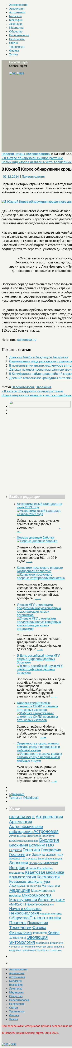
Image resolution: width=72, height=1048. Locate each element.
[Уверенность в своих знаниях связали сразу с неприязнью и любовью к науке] (41, 760)
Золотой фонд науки (50, 858)
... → (29, 561)
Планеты (17, 922)
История (17, 867)
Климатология (22, 877)
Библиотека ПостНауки (40, 835)
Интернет (50, 863)
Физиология (20, 932)
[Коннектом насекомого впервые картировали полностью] (41, 578)
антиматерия (28, 946)
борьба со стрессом (49, 950)
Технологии (16, 47)
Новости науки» (14, 154)
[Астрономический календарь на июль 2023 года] (41, 514)
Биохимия (18, 845)
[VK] (12, 73)
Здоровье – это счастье (23, 858)
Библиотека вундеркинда (23, 840)
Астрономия (17, 12)
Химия (13, 54)
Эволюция (43, 387)
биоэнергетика (44, 946)
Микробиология (36, 895)
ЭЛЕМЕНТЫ (17, 937)
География (16, 20)
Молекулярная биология (32, 899)
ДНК (28, 854)
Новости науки (18, 62)
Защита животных (47, 855)
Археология (16, 8)
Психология (17, 39)
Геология (17, 854)
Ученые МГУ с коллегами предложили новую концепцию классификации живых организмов (39, 610)
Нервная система (51, 913)
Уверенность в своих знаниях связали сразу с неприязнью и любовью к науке (38, 747)
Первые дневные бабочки (35, 537)
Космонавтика (21, 882)
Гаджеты (15, 850)
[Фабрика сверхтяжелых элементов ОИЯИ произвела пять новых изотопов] (41, 720)
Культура (42, 882)
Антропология (18, 4)
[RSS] (20, 73)
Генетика (31, 849)
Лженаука (15, 24)
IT (33, 817)
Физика (14, 50)
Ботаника (37, 845)
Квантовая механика (44, 872)
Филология (39, 932)
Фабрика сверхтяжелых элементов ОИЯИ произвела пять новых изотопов (37, 706)
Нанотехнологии (39, 904)
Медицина (16, 27)
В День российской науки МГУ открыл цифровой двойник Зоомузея (38, 659)
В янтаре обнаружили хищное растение (32, 158)
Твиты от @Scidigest (23, 797)
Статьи (13, 43)
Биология (15, 16)
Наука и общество (25, 908)
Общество (15, 31)
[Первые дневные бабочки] (37, 541)
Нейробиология (24, 913)
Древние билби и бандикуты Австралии (38, 357)
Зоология (18, 862)
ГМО (50, 845)
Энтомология (22, 942)
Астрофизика (17, 835)
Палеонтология (19, 35)
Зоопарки (36, 863)
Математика (51, 886)
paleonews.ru (26, 340)
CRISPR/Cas (20, 817)
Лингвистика (33, 885)
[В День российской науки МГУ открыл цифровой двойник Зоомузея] (41, 672)
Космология (48, 877)
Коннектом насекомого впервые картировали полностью (40, 569)
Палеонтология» (38, 154)
